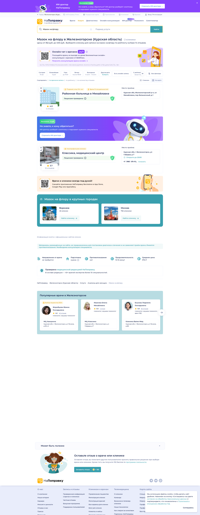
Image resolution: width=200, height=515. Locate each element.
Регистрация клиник (97, 497)
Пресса (40, 511)
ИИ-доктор (127, 21)
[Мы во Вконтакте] (156, 481)
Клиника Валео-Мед (134, 321)
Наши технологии (121, 507)
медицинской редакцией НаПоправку (75, 270)
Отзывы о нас (43, 508)
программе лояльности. (136, 462)
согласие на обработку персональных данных (167, 499)
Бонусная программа (71, 503)
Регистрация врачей (97, 501)
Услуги (81, 21)
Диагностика (91, 21)
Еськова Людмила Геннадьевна (142, 304)
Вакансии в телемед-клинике (122, 502)
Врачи (72, 21)
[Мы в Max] (160, 481)
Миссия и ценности (45, 504)
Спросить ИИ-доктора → (52, 135)
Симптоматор (152, 21)
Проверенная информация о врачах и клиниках (74, 495)
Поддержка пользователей (74, 507)
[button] (66, 29)
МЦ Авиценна (50, 321)
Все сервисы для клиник (98, 504)
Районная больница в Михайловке (85, 93)
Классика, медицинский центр (83, 153)
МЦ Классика (90, 321)
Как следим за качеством (124, 510)
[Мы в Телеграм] (151, 481)
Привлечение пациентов (99, 494)
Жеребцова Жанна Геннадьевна (61, 308)
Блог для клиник (95, 508)
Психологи (139, 21)
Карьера (41, 501)
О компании (42, 494)
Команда (117, 497)
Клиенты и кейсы (95, 511)
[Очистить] (91, 29)
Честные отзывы (69, 500)
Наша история (43, 497)
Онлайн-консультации (110, 21)
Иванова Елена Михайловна (100, 304)
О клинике (118, 494)
